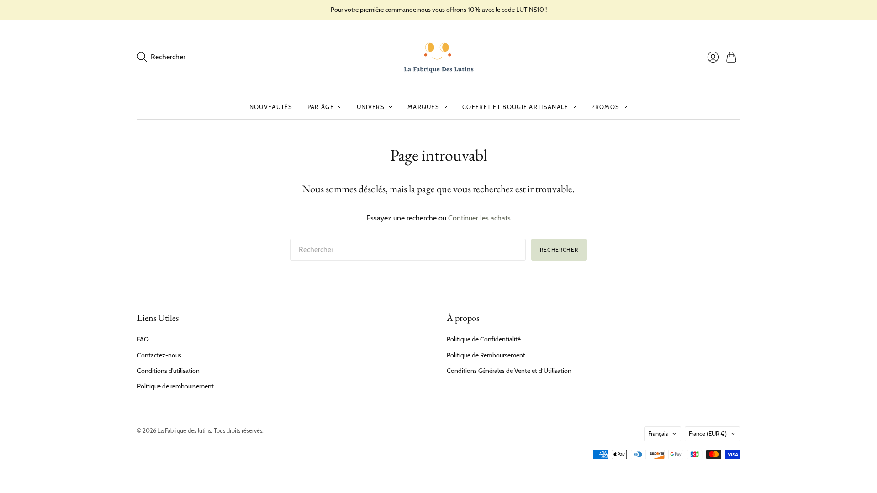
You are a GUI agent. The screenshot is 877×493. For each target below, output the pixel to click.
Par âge (320, 106)
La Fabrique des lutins (184, 430)
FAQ (143, 339)
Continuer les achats (479, 218)
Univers (371, 106)
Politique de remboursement (175, 386)
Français (658, 433)
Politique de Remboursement (486, 355)
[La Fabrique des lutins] (438, 57)
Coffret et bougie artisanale (515, 106)
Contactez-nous (159, 355)
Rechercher (559, 249)
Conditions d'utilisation (168, 371)
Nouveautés (271, 106)
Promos (605, 106)
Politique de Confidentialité (484, 339)
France (708, 433)
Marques (423, 106)
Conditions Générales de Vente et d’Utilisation (509, 371)
